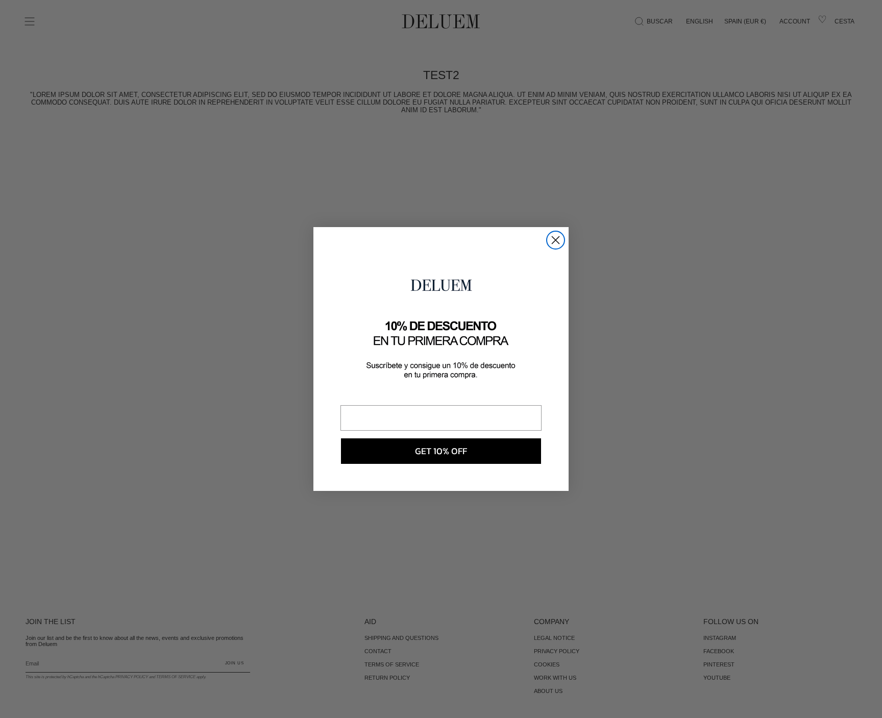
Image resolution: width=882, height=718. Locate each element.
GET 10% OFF (441, 451)
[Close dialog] (556, 240)
